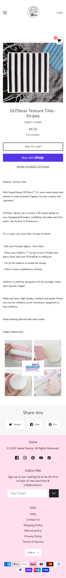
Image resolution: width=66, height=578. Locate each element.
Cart (60, 12)
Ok (54, 493)
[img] (17, 457)
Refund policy (33, 530)
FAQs (33, 514)
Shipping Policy (33, 525)
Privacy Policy (33, 536)
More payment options (33, 166)
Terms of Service (33, 541)
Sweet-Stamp (33, 122)
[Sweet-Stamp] (33, 12)
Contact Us (33, 519)
